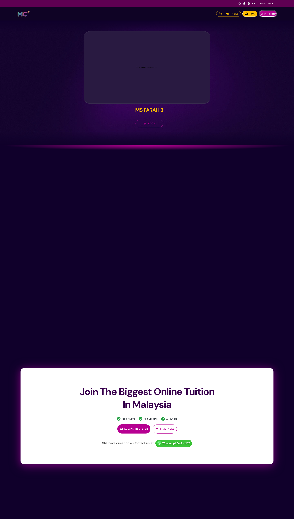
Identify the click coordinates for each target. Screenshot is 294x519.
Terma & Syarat (266, 3)
